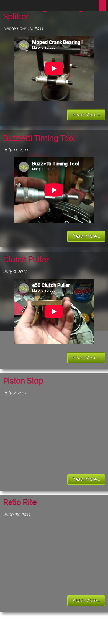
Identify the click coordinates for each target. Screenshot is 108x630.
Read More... (86, 114)
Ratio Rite (20, 502)
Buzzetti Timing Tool (39, 138)
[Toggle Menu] (102, 5)
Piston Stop (23, 381)
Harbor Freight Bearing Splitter (43, 12)
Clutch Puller (26, 259)
